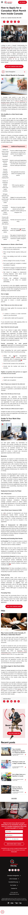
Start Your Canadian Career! (14, 606)
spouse (19, 689)
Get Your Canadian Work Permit (14, 66)
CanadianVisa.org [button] (13, 882)
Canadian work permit (6, 47)
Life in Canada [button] (13, 878)
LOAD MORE (14, 798)
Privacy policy (14, 851)
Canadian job (12, 57)
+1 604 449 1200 (14, 892)
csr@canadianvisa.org (14, 894)
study (2, 689)
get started (22, 2)
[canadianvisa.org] (8, 2)
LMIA (4, 513)
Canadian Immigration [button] (13, 875)
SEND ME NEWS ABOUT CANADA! (14, 844)
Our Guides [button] (13, 885)
